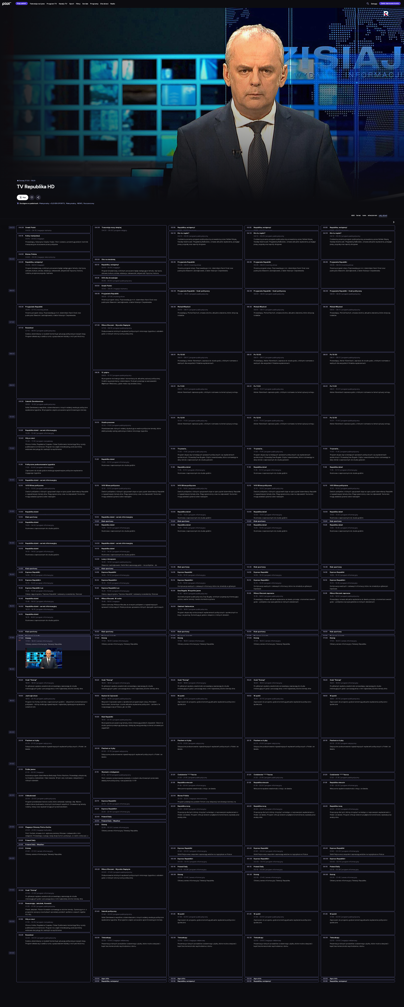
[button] (394, 222)
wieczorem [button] (372, 215)
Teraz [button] (358, 215)
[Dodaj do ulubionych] (32, 197)
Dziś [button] (353, 215)
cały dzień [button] (383, 215)
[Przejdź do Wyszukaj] (368, 3)
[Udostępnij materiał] (38, 197)
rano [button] (364, 215)
